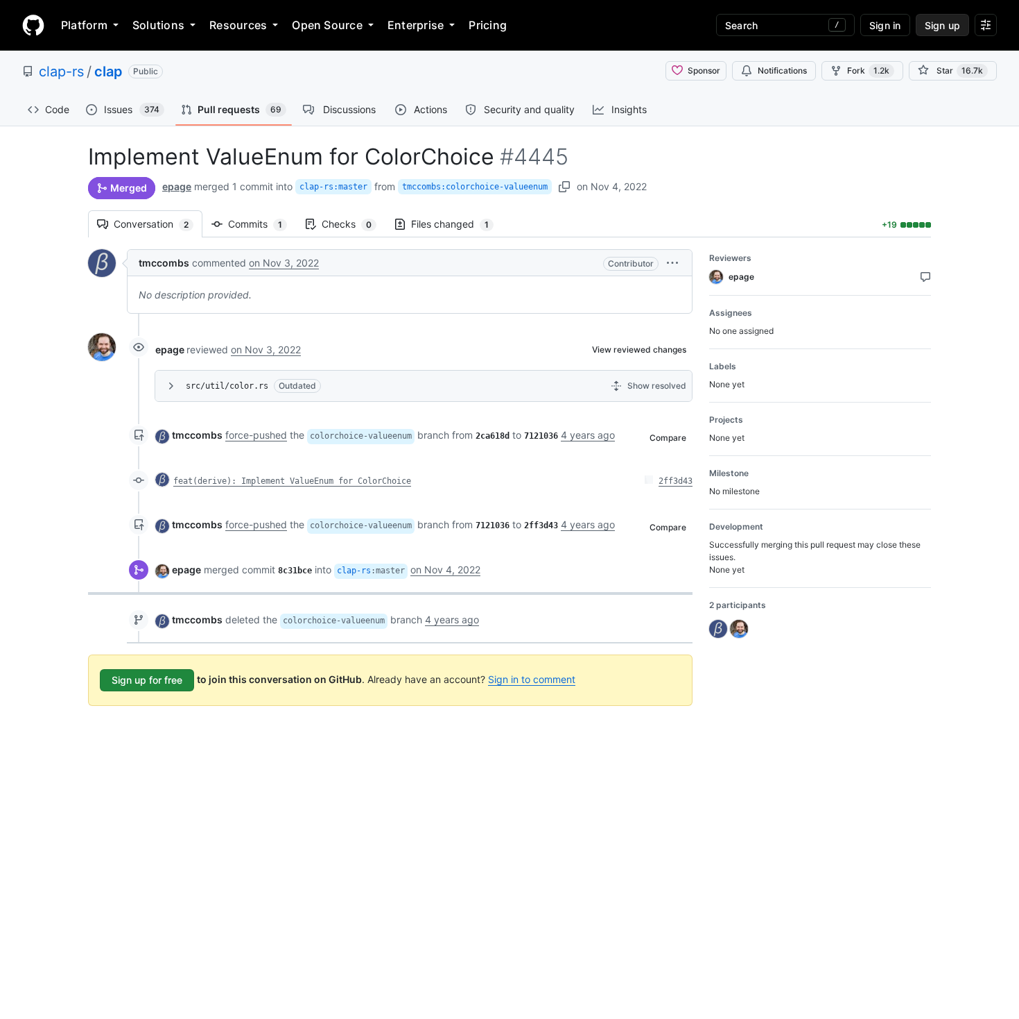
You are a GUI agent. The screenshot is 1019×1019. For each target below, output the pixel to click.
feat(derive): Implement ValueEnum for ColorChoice (292, 481)
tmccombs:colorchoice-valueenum (475, 187)
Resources (238, 25)
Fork (868, 70)
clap (108, 71)
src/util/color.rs (227, 386)
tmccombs (164, 263)
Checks (353, 224)
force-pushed (256, 435)
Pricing (488, 25)
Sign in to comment (531, 679)
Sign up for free (147, 680)
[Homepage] (33, 25)
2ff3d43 (676, 481)
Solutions (158, 25)
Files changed (457, 224)
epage (176, 186)
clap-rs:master (333, 187)
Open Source (327, 25)
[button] (672, 263)
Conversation (158, 224)
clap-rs (61, 71)
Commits (262, 224)
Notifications (782, 70)
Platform (84, 25)
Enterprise (415, 25)
